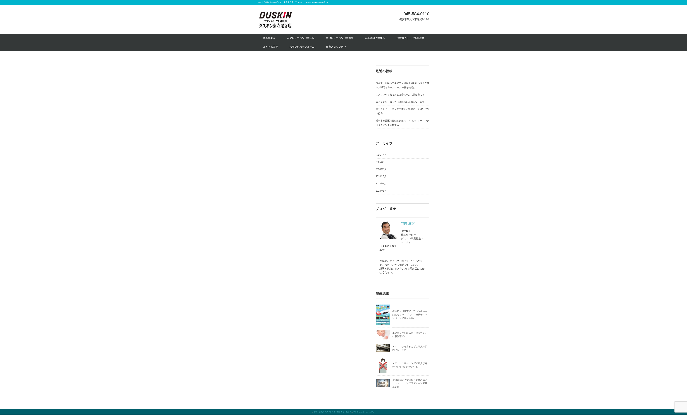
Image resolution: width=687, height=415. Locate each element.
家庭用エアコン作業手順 (301, 38)
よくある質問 (270, 46)
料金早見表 (269, 38)
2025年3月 (381, 162)
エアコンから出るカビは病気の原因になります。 (401, 101)
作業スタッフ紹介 (336, 46)
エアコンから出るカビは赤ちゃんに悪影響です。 (401, 94)
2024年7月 (381, 176)
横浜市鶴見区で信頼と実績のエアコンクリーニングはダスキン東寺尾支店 (409, 383)
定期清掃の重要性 (375, 38)
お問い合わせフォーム (302, 46)
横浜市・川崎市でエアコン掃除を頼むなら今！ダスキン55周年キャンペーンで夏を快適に (402, 85)
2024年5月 (381, 190)
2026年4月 (381, 155)
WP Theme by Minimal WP (364, 412)
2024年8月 (381, 169)
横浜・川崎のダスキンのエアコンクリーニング (332, 412)
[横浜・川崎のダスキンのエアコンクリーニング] (275, 13)
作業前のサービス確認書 (410, 38)
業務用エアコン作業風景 (340, 38)
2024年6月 (381, 183)
